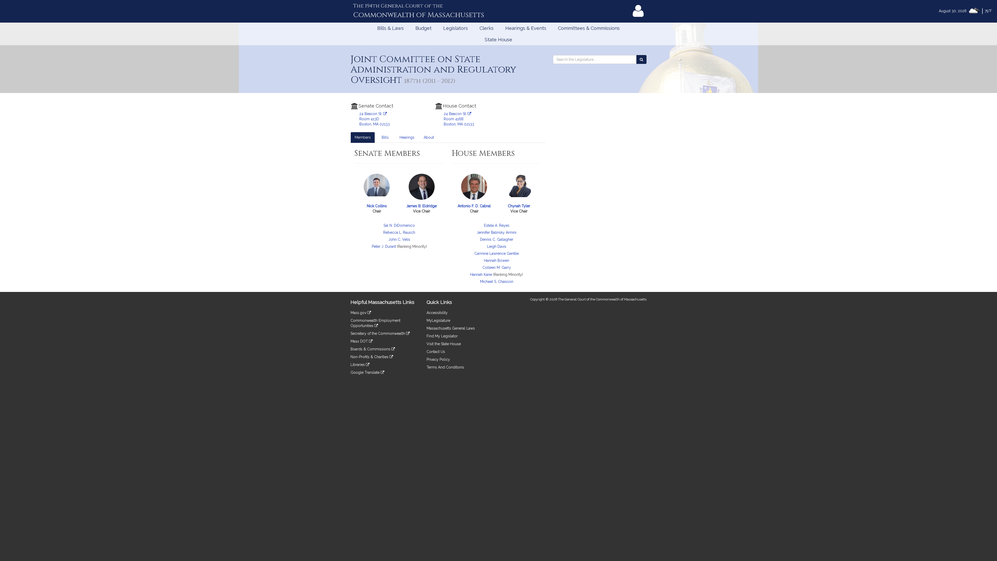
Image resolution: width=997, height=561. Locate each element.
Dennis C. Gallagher (496, 239)
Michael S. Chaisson (496, 281)
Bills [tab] (385, 137)
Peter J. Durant (384, 246)
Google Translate (366, 372)
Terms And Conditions (445, 367)
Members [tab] (363, 137)
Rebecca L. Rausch (399, 232)
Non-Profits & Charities (370, 357)
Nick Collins (377, 206)
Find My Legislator (442, 336)
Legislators (455, 28)
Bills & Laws (390, 28)
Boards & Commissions (371, 349)
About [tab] (429, 137)
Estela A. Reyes (496, 225)
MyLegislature (438, 320)
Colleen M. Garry (496, 267)
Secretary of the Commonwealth (378, 333)
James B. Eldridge (421, 206)
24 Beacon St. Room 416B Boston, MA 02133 (459, 119)
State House (498, 39)
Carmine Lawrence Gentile (496, 253)
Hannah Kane (481, 274)
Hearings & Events (525, 28)
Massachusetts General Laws (451, 328)
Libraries (358, 365)
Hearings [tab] (407, 137)
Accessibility (437, 313)
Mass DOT (360, 341)
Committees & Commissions (589, 28)
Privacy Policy (438, 359)
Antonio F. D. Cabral (474, 206)
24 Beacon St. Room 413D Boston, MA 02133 (374, 119)
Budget (423, 28)
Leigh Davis (496, 246)
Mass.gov (359, 313)
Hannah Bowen (496, 260)
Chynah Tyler (519, 206)
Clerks (487, 28)
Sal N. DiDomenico (399, 225)
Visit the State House (444, 344)
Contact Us (436, 352)
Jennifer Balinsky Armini (496, 232)
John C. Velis (399, 239)
